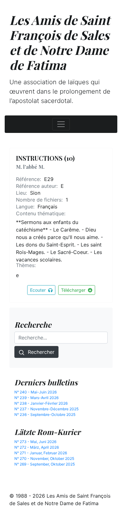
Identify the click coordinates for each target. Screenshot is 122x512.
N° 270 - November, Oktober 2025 (44, 458)
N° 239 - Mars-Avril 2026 (36, 397)
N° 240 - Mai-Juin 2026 (35, 392)
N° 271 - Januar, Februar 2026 (40, 453)
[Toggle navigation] (61, 124)
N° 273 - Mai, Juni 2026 (35, 441)
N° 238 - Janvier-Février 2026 (41, 403)
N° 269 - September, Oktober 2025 (44, 464)
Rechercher (39, 352)
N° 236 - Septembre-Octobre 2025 (44, 414)
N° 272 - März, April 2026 (36, 447)
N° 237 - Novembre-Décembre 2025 (46, 409)
